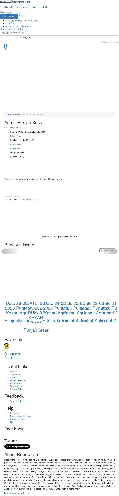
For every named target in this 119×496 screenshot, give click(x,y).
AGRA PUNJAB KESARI (32, 114)
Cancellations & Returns (21, 416)
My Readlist (22, 6)
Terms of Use (16, 386)
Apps (34, 6)
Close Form (110, 42)
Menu (2, 29)
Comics (16, 29)
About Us (14, 371)
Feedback (4, 1)
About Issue (12, 199)
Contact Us (15, 374)
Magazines (18, 26)
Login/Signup (9, 16)
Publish (44, 6)
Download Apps (17, 418)
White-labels (15, 383)
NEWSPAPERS (13, 114)
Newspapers (22, 20)
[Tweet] (59, 47)
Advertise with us (18, 380)
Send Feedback (17, 401)
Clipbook (8, 6)
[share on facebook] (59, 45)
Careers (14, 377)
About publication (30, 199)
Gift (11, 421)
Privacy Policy (16, 389)
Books (11, 23)
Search (22, 16)
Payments (14, 413)
